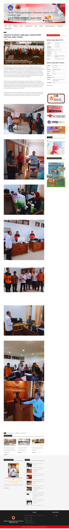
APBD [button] (35, 26)
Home (6, 26)
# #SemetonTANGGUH (10, 433)
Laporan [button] (41, 26)
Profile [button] (21, 26)
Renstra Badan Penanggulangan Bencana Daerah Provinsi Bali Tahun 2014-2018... (38, 495)
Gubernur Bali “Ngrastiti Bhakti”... (38, 475)
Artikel (28, 463)
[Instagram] (57, 515)
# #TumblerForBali (23, 433)
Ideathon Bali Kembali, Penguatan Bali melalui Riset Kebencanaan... (38, 488)
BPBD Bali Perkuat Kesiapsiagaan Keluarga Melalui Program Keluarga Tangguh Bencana (9, 450)
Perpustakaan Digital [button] (50, 26)
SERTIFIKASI (15, 26)
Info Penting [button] (60, 26)
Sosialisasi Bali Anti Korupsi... (38, 463)
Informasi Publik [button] (28, 26)
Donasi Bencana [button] (8, 28)
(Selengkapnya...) (7, 487)
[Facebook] (62, 1)
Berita (10, 26)
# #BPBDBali (17, 433)
